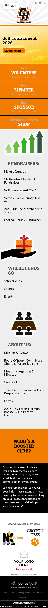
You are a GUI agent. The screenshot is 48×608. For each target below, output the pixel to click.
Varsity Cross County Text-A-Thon (23, 199)
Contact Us (12, 382)
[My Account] (36, 3)
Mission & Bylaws (16, 352)
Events (9, 296)
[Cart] (40, 3)
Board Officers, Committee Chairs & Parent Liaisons (23, 362)
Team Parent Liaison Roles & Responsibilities (24, 391)
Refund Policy (39, 593)
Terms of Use (8, 593)
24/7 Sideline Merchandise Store (23, 210)
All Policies (24, 598)
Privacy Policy (24, 593)
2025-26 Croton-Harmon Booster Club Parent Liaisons (22, 412)
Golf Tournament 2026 (20, 190)
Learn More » (13, 50)
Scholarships (13, 280)
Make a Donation (16, 171)
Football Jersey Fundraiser (22, 219)
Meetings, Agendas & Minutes (19, 373)
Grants (9, 288)
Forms (8, 400)
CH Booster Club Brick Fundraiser (20, 181)
